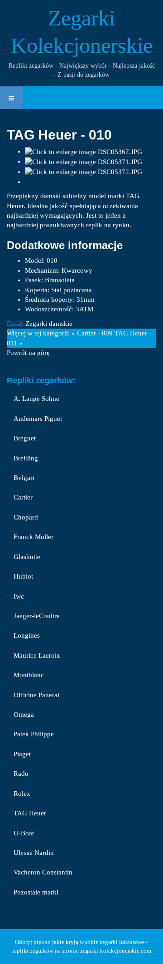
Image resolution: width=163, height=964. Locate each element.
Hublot (23, 576)
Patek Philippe (34, 734)
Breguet (25, 438)
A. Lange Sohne (36, 398)
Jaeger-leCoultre (37, 615)
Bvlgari (24, 477)
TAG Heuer (30, 813)
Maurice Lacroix (37, 655)
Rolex (22, 793)
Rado (21, 773)
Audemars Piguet (38, 418)
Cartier (23, 497)
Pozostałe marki (36, 892)
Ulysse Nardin (34, 852)
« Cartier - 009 (92, 333)
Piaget (22, 754)
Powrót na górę (28, 352)
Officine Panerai (36, 695)
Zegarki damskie (48, 323)
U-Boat (24, 833)
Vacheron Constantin (43, 872)
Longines (27, 635)
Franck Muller (33, 536)
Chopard (26, 517)
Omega (24, 714)
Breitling (26, 458)
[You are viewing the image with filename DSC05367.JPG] (83, 151)
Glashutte (27, 556)
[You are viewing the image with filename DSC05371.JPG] (83, 161)
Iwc (19, 596)
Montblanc (29, 675)
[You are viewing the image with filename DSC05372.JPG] (83, 171)
